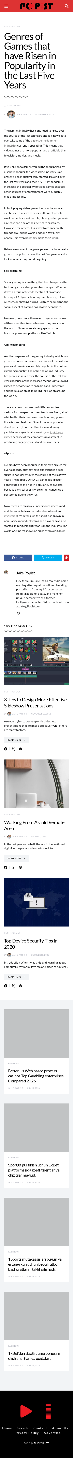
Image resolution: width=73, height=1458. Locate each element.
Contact (40, 1428)
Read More (14, 740)
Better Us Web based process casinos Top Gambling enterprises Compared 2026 (35, 1075)
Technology (12, 26)
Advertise (52, 1433)
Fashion (13, 1063)
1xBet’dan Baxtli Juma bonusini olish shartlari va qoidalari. (34, 1356)
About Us (60, 1428)
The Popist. (41, 1443)
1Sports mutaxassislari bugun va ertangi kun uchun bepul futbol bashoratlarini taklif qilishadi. (35, 1264)
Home (7, 1428)
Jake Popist (23, 114)
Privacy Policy (27, 1433)
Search (22, 1428)
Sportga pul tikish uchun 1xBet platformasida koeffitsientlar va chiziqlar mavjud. (33, 1169)
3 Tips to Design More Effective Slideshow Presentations (35, 702)
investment (11, 516)
